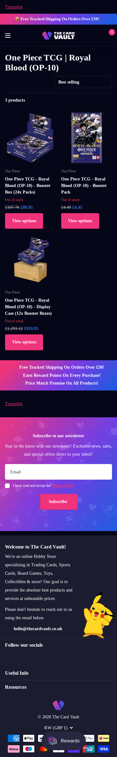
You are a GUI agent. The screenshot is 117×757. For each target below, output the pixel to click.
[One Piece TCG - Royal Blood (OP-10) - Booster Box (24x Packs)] (30, 138)
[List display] (110, 100)
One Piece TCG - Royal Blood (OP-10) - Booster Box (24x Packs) (28, 185)
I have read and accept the (43, 485)
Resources (16, 687)
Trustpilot (13, 7)
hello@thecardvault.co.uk (38, 628)
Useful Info (16, 673)
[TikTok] (34, 656)
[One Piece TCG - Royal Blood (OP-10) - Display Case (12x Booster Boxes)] (30, 259)
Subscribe (58, 501)
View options (24, 220)
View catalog (8, 35)
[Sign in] (98, 35)
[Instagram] (7, 656)
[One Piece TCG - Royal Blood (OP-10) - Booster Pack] (86, 138)
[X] (20, 656)
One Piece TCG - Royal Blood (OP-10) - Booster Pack (84, 185)
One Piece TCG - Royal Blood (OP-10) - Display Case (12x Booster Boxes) (28, 307)
